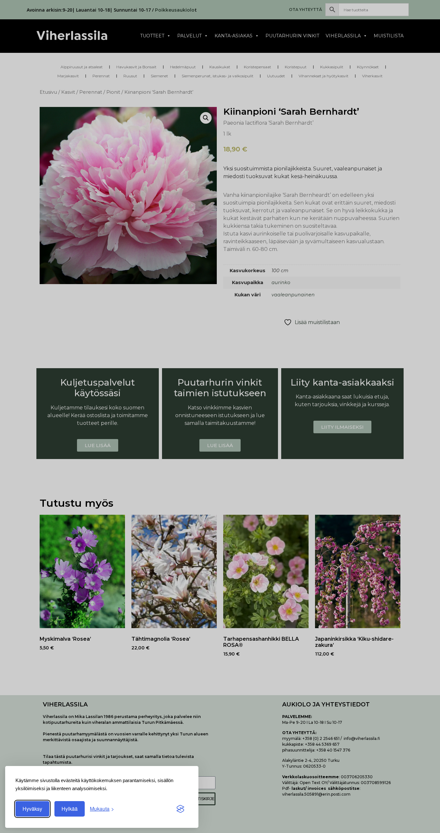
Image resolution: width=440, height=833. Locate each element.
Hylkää (70, 808)
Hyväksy (32, 808)
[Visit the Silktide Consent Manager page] (180, 809)
